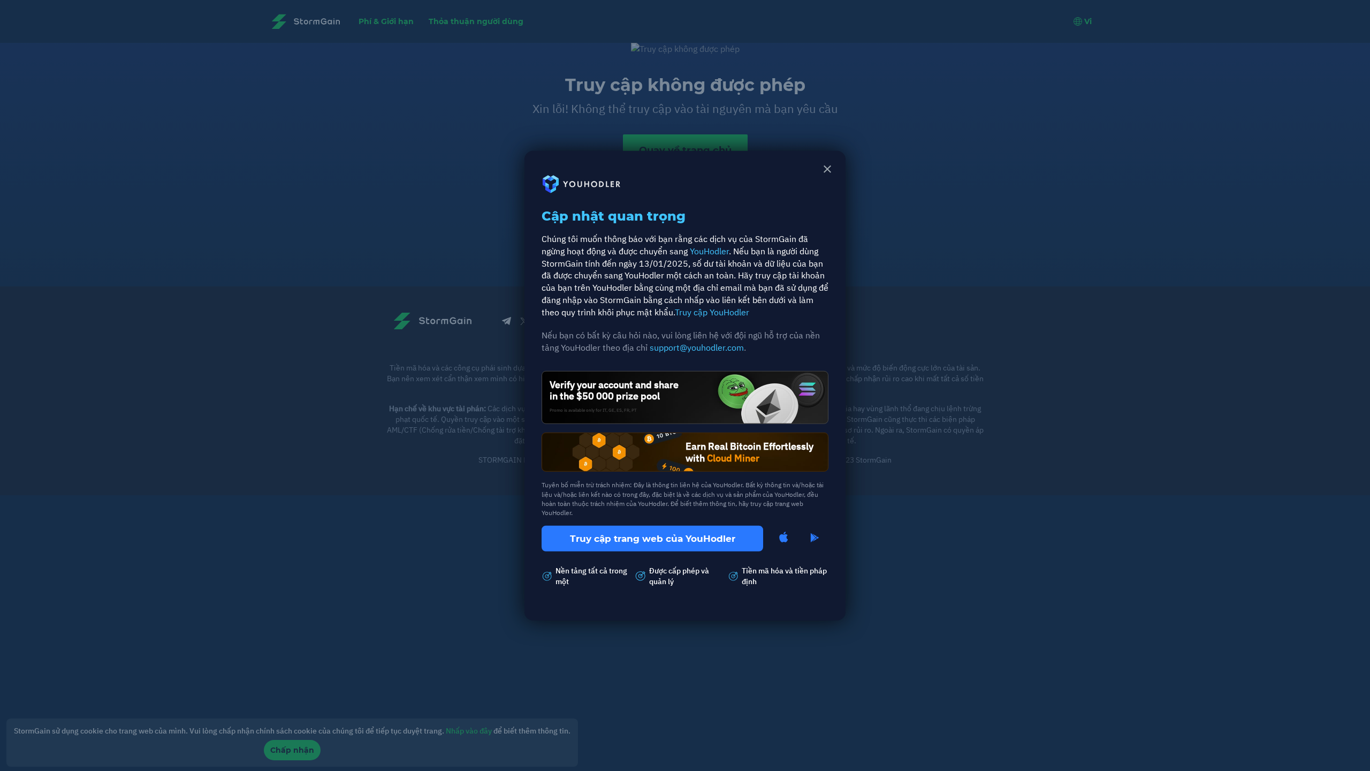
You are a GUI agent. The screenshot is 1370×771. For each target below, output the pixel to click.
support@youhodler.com (697, 347)
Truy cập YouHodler (712, 312)
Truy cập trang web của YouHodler (652, 538)
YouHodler (709, 250)
